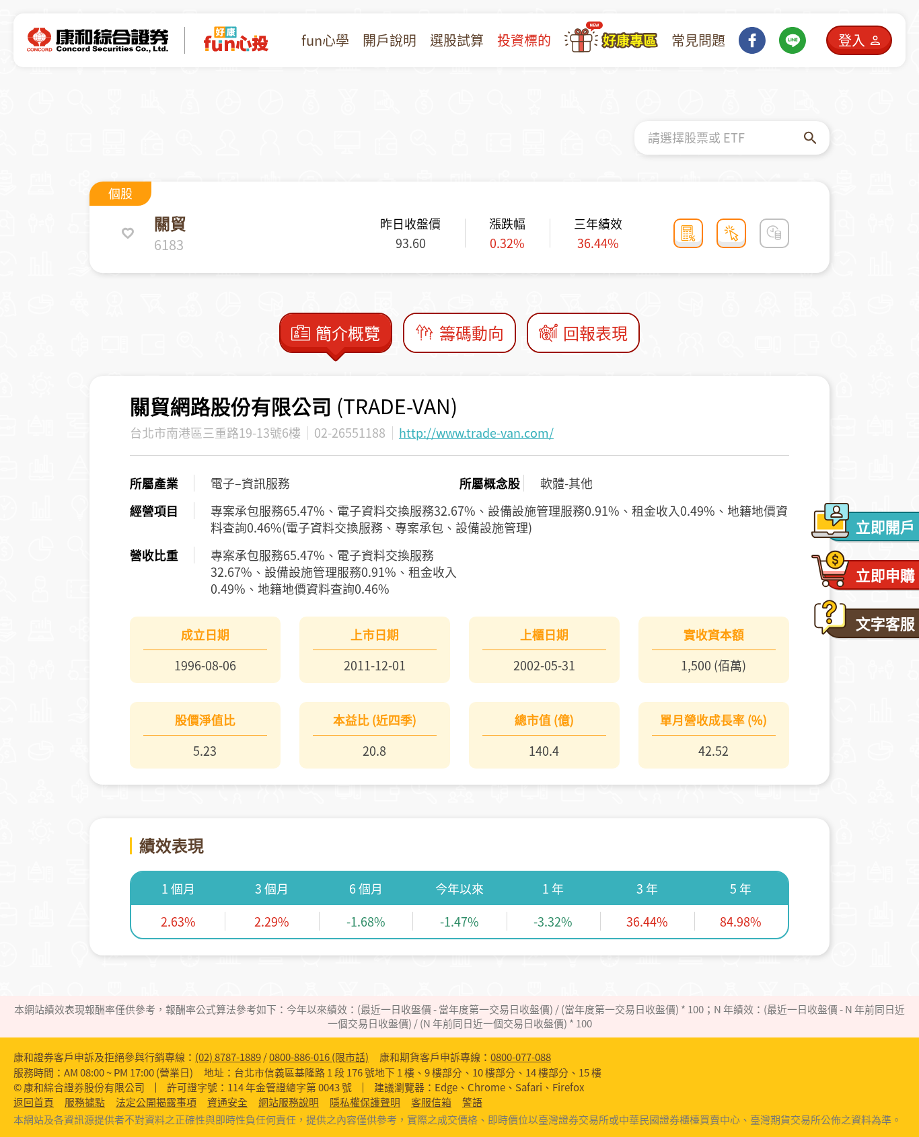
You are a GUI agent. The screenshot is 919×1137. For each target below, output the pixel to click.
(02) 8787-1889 (228, 1057)
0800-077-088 (520, 1057)
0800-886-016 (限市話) (319, 1057)
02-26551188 (349, 433)
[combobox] (726, 138)
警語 (472, 1102)
